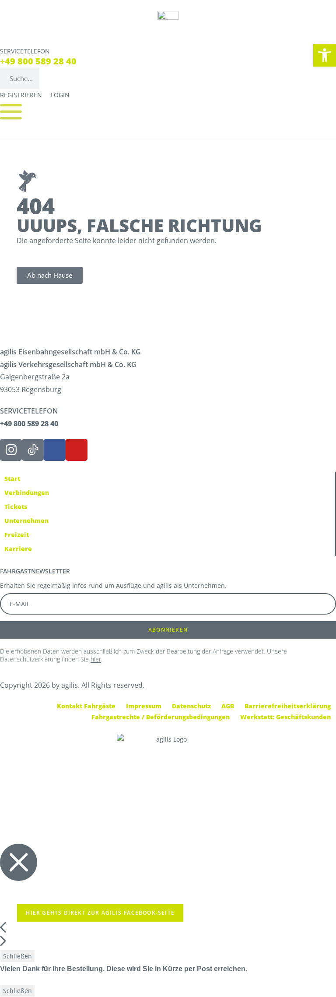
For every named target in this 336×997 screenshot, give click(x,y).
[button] (324, 55)
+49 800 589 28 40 (38, 61)
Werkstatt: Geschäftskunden (285, 717)
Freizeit (16, 534)
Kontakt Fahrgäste (86, 706)
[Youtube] (77, 450)
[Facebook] (55, 450)
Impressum (143, 706)
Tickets (15, 506)
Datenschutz (191, 706)
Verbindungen (26, 492)
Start (12, 478)
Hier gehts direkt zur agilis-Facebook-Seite (100, 912)
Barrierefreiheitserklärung (288, 706)
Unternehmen (26, 520)
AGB (227, 706)
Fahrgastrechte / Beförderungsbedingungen (160, 717)
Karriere (18, 548)
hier (96, 659)
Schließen (17, 956)
